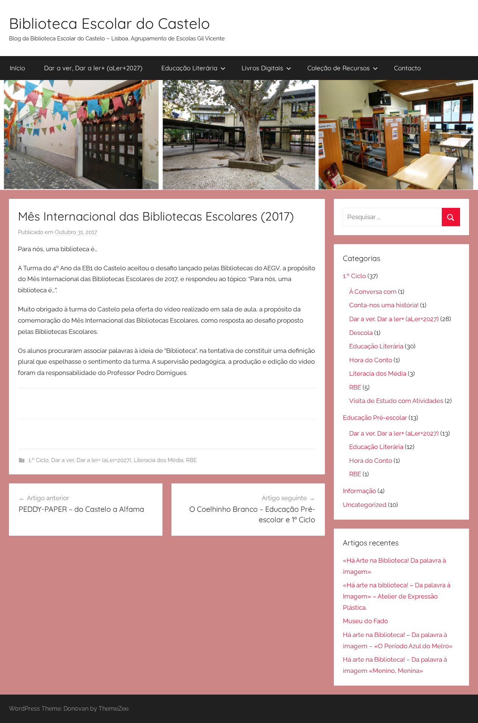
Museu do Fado (365, 621)
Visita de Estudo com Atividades (396, 400)
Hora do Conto (370, 360)
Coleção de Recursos (338, 68)
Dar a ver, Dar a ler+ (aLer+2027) (93, 68)
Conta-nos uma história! (384, 305)
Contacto (407, 68)
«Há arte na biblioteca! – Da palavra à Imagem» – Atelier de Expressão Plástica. (396, 596)
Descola (361, 332)
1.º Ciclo (38, 460)
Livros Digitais (262, 68)
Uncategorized (365, 504)
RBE (191, 460)
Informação (359, 491)
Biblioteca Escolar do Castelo (109, 23)
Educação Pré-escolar (375, 417)
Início (17, 68)
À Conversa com (373, 291)
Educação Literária (189, 68)
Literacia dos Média (158, 460)
